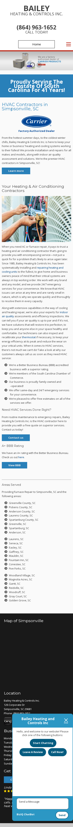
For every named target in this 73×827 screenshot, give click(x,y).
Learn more (16, 171)
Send (62, 815)
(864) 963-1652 (36, 27)
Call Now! (57, 752)
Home (36, 44)
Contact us (15, 437)
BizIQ (20, 814)
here (21, 457)
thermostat (29, 337)
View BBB (14, 465)
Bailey (36, 10)
